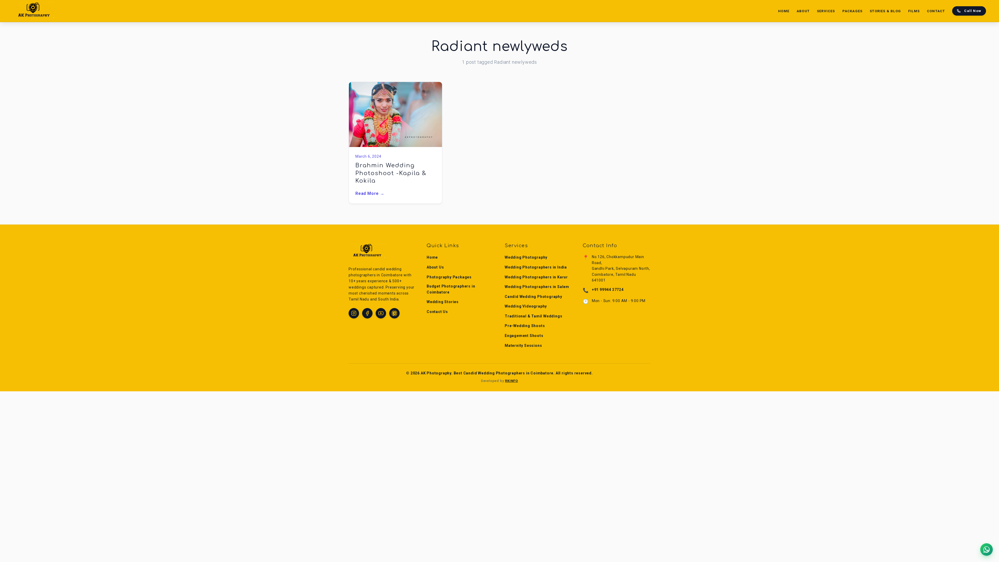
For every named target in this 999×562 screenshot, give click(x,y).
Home (783, 11)
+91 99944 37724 (608, 290)
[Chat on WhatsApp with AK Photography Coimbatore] (986, 549)
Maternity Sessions (523, 345)
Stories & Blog (885, 11)
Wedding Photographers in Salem (537, 287)
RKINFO (511, 381)
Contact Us (437, 312)
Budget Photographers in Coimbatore (451, 289)
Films (914, 11)
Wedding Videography (526, 306)
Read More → (370, 193)
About (803, 11)
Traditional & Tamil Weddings (533, 316)
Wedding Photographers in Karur (536, 277)
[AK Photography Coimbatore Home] (34, 11)
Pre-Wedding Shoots (525, 326)
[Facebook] (367, 313)
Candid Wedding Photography (533, 297)
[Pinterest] (394, 313)
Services (826, 11)
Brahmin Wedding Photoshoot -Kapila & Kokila (391, 173)
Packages (852, 11)
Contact (936, 11)
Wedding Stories (443, 302)
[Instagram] (354, 313)
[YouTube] (381, 313)
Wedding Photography (526, 257)
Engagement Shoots (524, 336)
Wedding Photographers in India (536, 267)
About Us (435, 267)
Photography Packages (449, 277)
